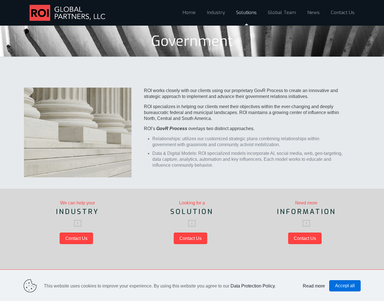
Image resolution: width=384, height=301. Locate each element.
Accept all (345, 285)
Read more (314, 286)
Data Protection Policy (253, 286)
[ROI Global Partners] (67, 12)
